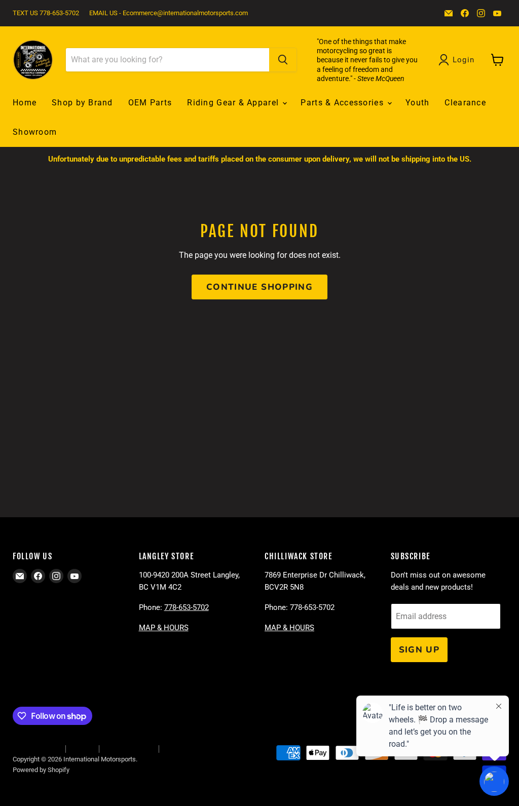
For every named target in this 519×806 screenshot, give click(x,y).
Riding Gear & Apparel (234, 102)
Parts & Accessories (343, 102)
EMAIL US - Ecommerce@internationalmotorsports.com (168, 13)
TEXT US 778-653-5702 (46, 13)
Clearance (465, 102)
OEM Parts (150, 102)
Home (24, 102)
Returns (82, 748)
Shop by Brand (82, 102)
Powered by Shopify (41, 770)
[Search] (282, 59)
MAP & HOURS (164, 627)
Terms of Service (128, 748)
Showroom (35, 132)
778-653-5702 (186, 607)
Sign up (419, 650)
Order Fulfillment (36, 748)
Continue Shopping (259, 287)
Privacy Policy (184, 748)
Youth (417, 102)
